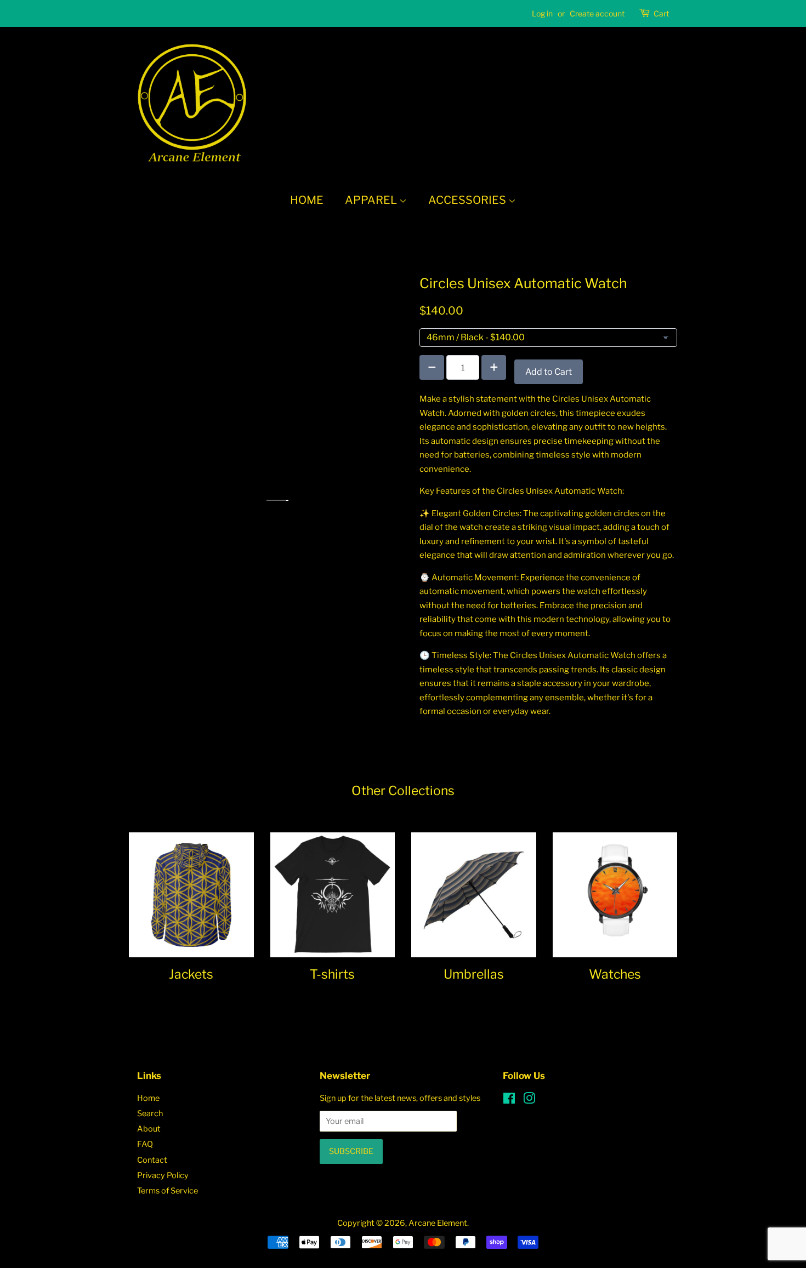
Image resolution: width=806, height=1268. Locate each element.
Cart (661, 13)
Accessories (468, 200)
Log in (542, 13)
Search (150, 1113)
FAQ (145, 1144)
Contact (152, 1160)
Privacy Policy (163, 1175)
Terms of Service (167, 1191)
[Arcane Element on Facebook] (509, 1100)
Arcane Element (437, 1223)
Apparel (372, 200)
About (149, 1129)
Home (306, 200)
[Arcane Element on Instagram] (529, 1100)
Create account (597, 13)
